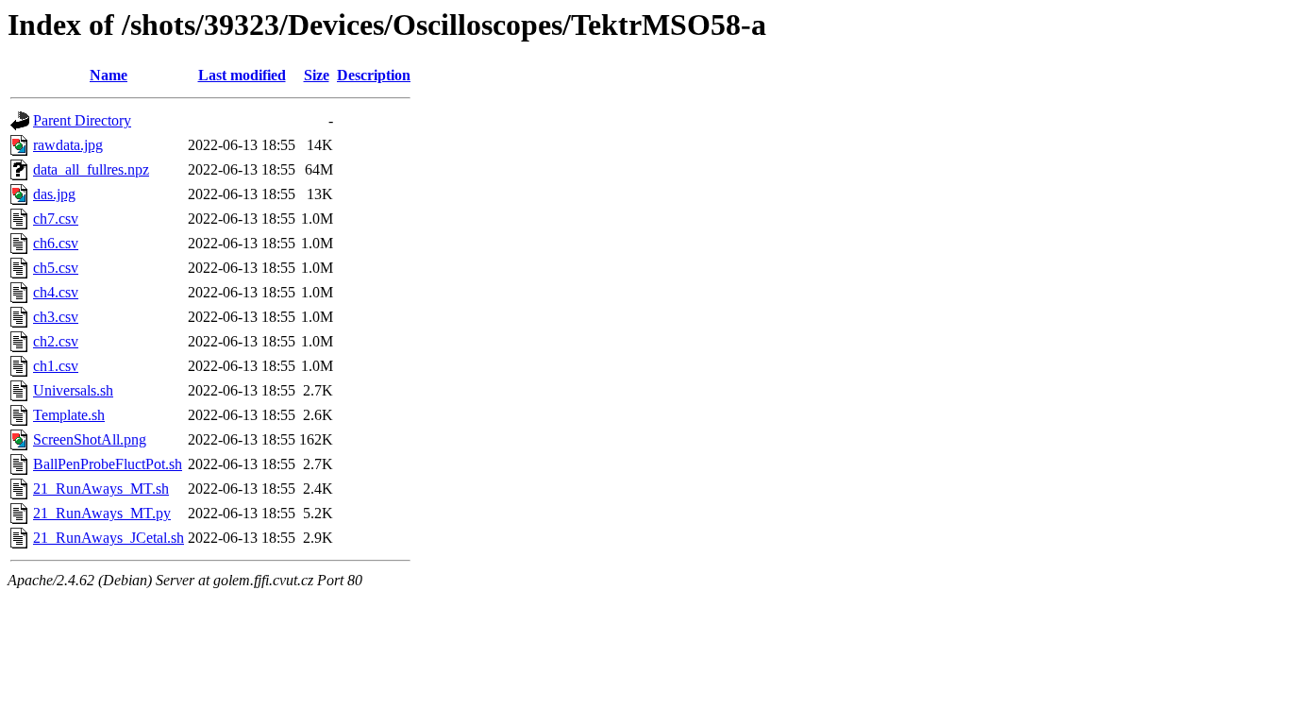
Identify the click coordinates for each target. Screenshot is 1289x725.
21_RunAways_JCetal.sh (108, 538)
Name (108, 75)
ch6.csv (55, 243)
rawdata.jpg (68, 145)
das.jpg (54, 194)
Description (373, 75)
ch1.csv (55, 366)
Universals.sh (73, 390)
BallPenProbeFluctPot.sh (107, 464)
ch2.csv (55, 341)
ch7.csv (55, 219)
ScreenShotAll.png (89, 439)
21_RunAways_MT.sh (101, 489)
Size (316, 75)
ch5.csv (55, 268)
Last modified (242, 75)
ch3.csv (55, 317)
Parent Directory (82, 120)
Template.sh (69, 415)
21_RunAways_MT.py (102, 513)
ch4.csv (55, 292)
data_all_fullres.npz (91, 169)
